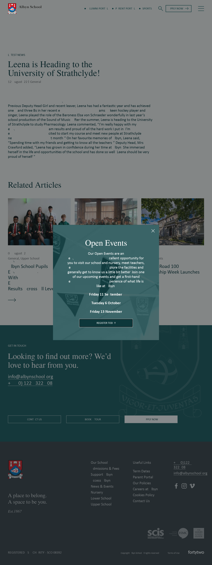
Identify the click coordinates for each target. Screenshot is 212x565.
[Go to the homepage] (25, 8)
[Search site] (160, 8)
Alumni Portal (98, 8)
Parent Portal (125, 8)
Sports (147, 8)
